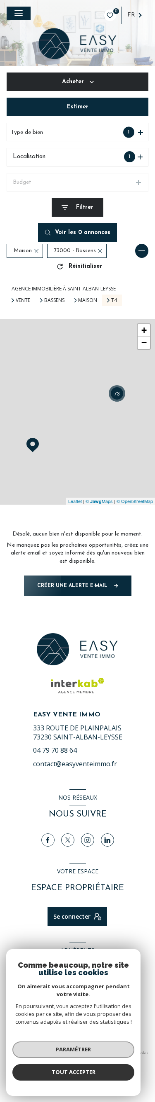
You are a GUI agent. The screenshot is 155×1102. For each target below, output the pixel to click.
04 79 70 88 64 (55, 750)
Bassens (54, 300)
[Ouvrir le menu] (19, 13)
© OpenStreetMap (135, 501)
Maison (87, 300)
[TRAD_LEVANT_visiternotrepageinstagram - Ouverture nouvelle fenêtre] (87, 840)
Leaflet (75, 501)
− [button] (144, 342)
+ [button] (144, 330)
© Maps (99, 501)
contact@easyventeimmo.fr (75, 763)
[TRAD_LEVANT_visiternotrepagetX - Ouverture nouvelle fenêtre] (67, 840)
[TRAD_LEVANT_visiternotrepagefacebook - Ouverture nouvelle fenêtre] (48, 840)
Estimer (77, 107)
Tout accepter (73, 1072)
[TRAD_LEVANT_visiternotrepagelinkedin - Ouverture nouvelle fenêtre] (107, 840)
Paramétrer (73, 1049)
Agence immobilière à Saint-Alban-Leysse (64, 288)
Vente (23, 300)
